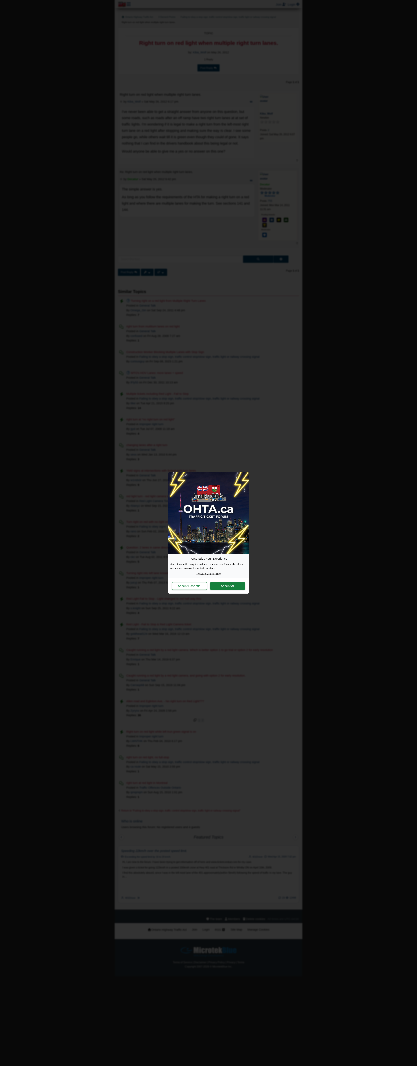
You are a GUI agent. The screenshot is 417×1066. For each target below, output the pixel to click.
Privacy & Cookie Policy (208, 573)
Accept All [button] (228, 585)
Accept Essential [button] (189, 585)
